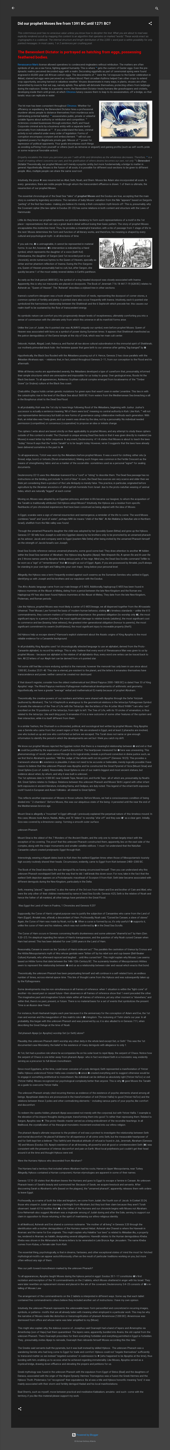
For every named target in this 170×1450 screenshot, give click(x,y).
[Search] (157, 9)
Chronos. (72, 105)
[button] (150, 24)
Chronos (71, 92)
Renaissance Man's (28, 64)
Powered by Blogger (87, 1434)
